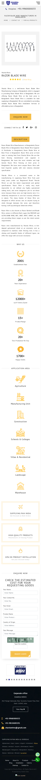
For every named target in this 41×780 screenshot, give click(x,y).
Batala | (4, 753)
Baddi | (32, 746)
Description (20, 139)
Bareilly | (31, 750)
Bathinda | (11, 753)
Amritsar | (12, 746)
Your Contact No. (9, 598)
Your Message (8, 630)
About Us (16, 760)
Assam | (17, 746)
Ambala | (5, 746)
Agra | (13, 743)
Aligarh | (23, 743)
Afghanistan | (6, 743)
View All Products (30, 20)
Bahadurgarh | (6, 750)
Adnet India (25, 772)
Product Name (8, 614)
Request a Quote (20, 654)
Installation (20, 763)
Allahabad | (30, 743)
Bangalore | (15, 750)
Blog (11, 763)
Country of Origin (9, 622)
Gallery (29, 763)
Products (25, 760)
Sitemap (15, 765)
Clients (34, 760)
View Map (19, 709)
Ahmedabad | (25, 746)
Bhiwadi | (18, 753)
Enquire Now (20, 117)
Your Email (7, 606)
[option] (20, 48)
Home (6, 20)
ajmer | (17, 743)
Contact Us (15, 20)
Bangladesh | (23, 750)
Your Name (7, 589)
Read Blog (27, 80)
